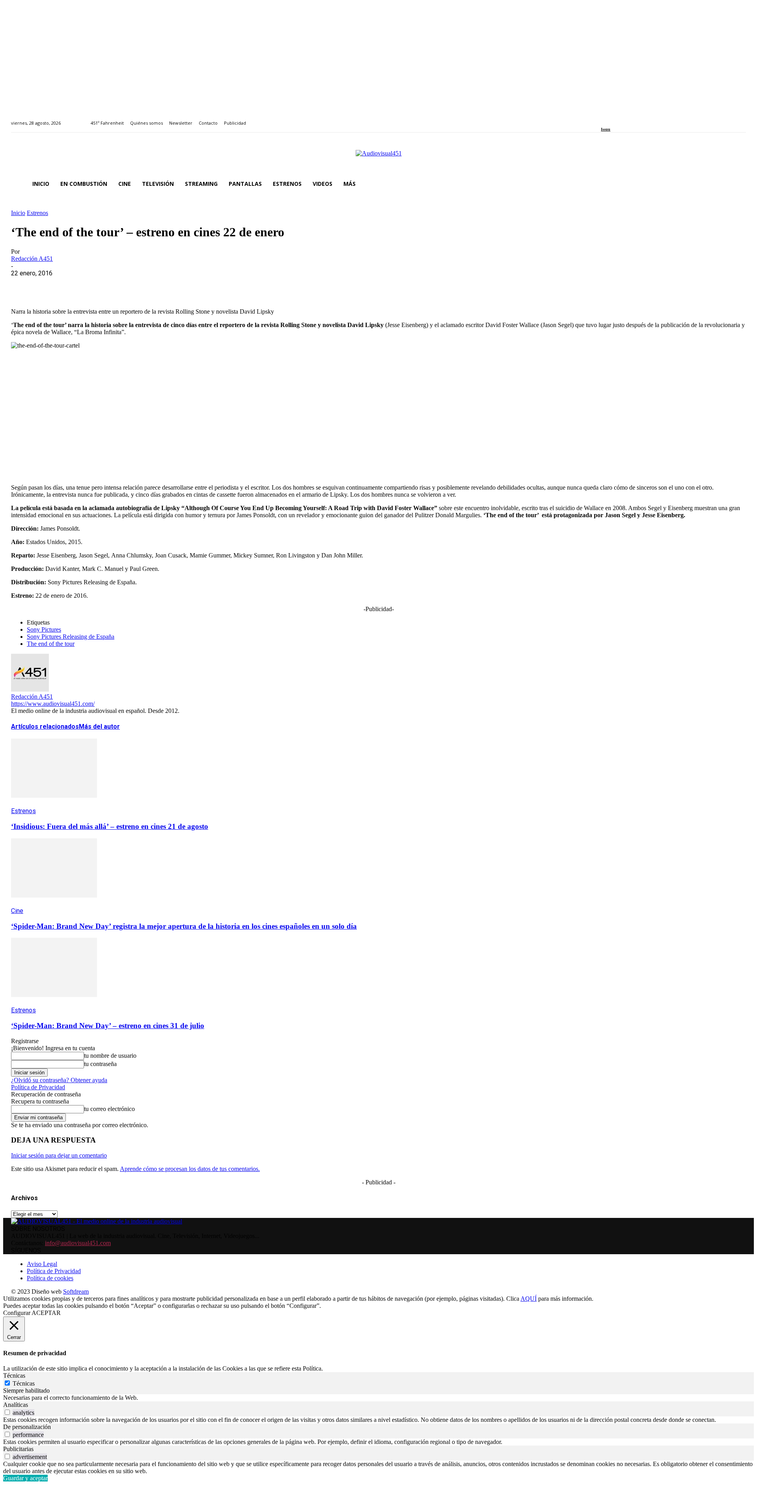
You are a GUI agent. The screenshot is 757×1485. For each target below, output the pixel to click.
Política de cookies (50, 1278)
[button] (736, 183)
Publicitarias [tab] (18, 1449)
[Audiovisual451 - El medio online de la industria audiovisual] (378, 157)
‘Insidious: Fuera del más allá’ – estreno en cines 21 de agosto (109, 826)
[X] (52, 285)
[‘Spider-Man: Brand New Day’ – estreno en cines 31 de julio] (54, 1002)
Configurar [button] (16, 1312)
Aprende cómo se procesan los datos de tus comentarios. (190, 1168)
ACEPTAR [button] (46, 1312)
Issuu (605, 129)
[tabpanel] (378, 1397)
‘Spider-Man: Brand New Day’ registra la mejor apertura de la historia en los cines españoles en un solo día (184, 926)
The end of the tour (51, 643)
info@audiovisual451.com (78, 1243)
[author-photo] (30, 689)
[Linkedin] (621, 118)
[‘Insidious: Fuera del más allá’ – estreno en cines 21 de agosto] (54, 803)
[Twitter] (630, 118)
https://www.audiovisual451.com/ (53, 703)
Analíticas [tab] (15, 1404)
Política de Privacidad (38, 1087)
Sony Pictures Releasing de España (70, 636)
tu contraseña (100, 1063)
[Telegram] (166, 285)
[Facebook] (603, 118)
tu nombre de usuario (110, 1055)
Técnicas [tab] (14, 1375)
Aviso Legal (42, 1264)
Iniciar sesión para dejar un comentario (59, 1155)
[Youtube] (639, 118)
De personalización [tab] (27, 1426)
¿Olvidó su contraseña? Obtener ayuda (59, 1080)
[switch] (7, 1412)
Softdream (76, 1291)
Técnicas (24, 1383)
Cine (17, 911)
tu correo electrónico (109, 1108)
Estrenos (37, 212)
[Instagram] (612, 118)
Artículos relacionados (45, 726)
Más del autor (99, 726)
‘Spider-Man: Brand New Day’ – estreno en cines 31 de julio (107, 1025)
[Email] (138, 285)
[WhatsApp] (81, 285)
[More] (194, 285)
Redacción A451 (32, 258)
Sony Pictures (44, 629)
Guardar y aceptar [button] (25, 1478)
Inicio (18, 212)
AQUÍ (528, 1298)
